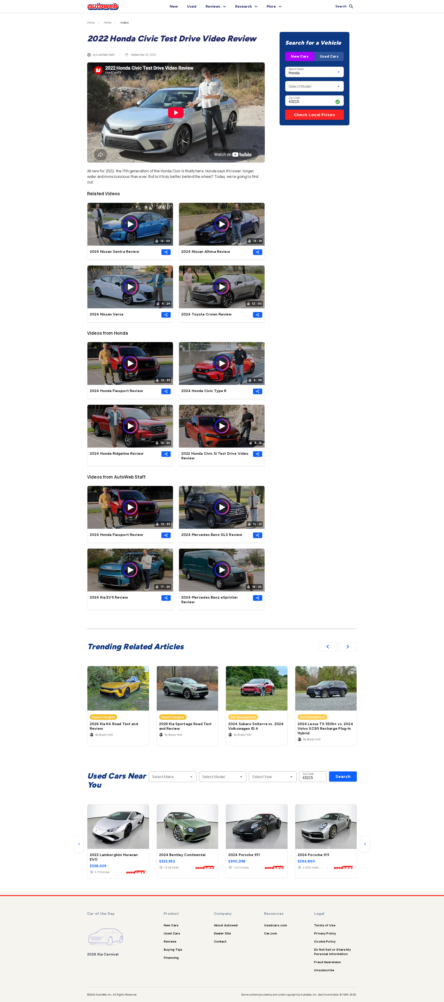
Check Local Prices (314, 114)
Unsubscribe (324, 970)
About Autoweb (226, 925)
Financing (171, 958)
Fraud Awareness (327, 962)
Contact (220, 941)
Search (343, 776)
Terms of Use (324, 925)
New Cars (299, 56)
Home (91, 23)
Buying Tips (173, 949)
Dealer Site (222, 933)
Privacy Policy (325, 933)
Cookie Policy (325, 941)
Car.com (270, 933)
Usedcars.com (275, 925)
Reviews (170, 941)
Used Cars (329, 56)
